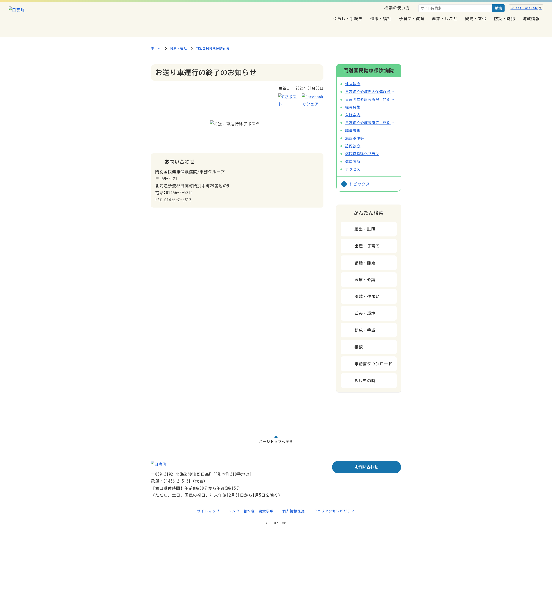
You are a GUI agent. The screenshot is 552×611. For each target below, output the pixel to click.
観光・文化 (475, 18)
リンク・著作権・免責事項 (251, 511)
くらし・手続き (348, 18)
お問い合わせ (366, 467)
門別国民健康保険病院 (212, 48)
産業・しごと (444, 18)
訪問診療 (352, 146)
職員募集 (352, 107)
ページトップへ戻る (276, 441)
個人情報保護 (293, 511)
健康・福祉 (381, 18)
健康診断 (352, 161)
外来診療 (352, 84)
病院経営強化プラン (362, 154)
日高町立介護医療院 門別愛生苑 (371, 99)
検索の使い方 (397, 8)
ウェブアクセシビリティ (334, 511)
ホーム (156, 48)
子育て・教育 (411, 18)
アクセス (352, 169)
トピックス (359, 184)
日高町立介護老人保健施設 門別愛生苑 (371, 91)
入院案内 (352, 115)
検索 (498, 8)
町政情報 (531, 18)
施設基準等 (354, 138)
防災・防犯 (504, 18)
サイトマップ (208, 511)
